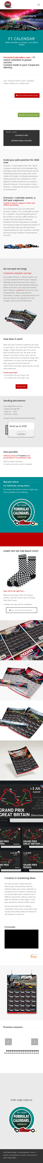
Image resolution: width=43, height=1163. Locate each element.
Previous (8, 1041)
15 (31, 1051)
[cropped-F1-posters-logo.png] (17, 4)
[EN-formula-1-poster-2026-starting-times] (20, 318)
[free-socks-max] (21, 571)
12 (25, 1051)
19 (38, 1051)
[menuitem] (38, 4)
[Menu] (38, 4)
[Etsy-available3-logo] (33, 956)
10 (21, 1051)
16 (32, 1051)
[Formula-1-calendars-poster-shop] (21, 512)
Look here (20, 290)
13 (27, 1051)
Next (34, 1041)
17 (34, 1051)
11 (23, 1051)
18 (36, 1051)
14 (29, 1051)
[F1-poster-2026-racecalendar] (21, 992)
